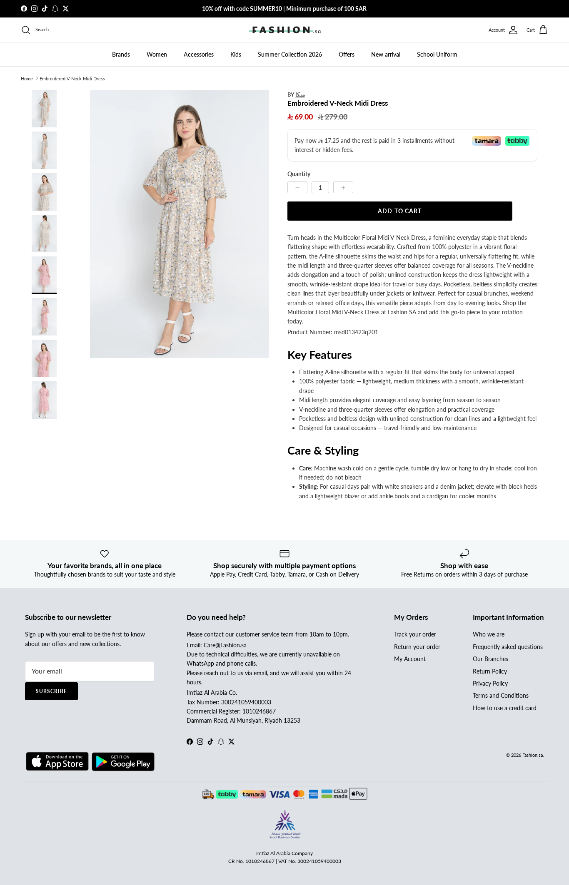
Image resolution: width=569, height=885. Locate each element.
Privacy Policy (490, 683)
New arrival (385, 54)
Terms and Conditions (501, 695)
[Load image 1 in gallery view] (179, 224)
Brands (121, 54)
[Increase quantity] (343, 187)
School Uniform (437, 54)
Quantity (298, 173)
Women (157, 54)
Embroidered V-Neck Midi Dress (72, 78)
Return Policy (490, 671)
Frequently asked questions (508, 646)
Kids (235, 54)
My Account (410, 658)
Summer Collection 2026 (290, 54)
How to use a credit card (505, 707)
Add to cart (400, 210)
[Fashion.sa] (284, 30)
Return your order (417, 646)
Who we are (488, 634)
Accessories (199, 54)
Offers (346, 54)
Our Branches (490, 658)
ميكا (300, 94)
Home (27, 78)
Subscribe (51, 691)
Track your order (415, 634)
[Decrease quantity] (297, 187)
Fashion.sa (532, 755)
